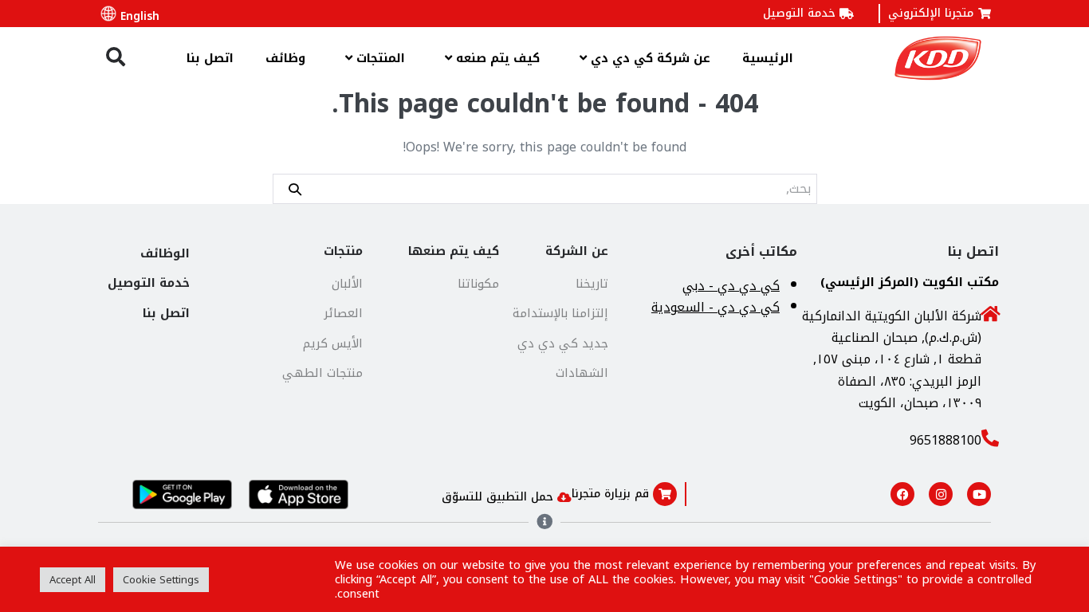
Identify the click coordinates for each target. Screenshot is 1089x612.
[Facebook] (902, 494)
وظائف (285, 58)
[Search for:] (545, 188)
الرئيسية (767, 58)
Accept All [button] (72, 580)
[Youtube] (979, 494)
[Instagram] (941, 494)
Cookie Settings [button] (161, 580)
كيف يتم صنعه (496, 58)
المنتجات (378, 58)
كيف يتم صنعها (453, 251)
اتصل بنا (210, 58)
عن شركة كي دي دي (648, 58)
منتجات (343, 251)
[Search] (295, 188)
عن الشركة (576, 251)
